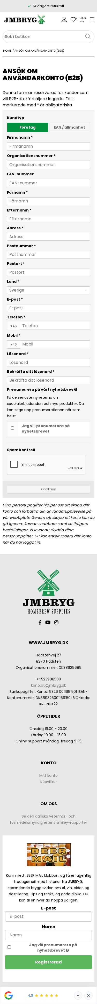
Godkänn (48, 489)
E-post (15, 299)
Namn (48, 927)
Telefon (16, 317)
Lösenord (17, 353)
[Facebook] (40, 622)
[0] (73, 20)
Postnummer (21, 245)
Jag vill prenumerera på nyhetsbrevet (46, 428)
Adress (15, 228)
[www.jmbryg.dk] (24, 19)
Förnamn (17, 192)
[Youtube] (47, 622)
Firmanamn (20, 137)
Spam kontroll (21, 449)
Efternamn (19, 210)
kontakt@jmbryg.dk (48, 685)
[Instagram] (56, 622)
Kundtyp (15, 117)
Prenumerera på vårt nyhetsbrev (40, 389)
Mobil (13, 335)
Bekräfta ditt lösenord (30, 371)
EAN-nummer (20, 174)
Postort (16, 263)
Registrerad (48, 962)
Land (13, 281)
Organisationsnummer (31, 155)
